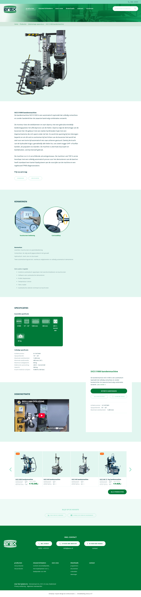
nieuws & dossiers (46, 8)
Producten (23, 24)
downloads (70, 8)
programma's (74, 566)
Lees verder (100, 384)
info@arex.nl (69, 546)
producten (30, 8)
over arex (59, 8)
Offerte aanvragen (109, 391)
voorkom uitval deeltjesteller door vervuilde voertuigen (41, 566)
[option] (28, 469)
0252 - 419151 (134, 2)
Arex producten (18, 566)
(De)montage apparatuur (36, 24)
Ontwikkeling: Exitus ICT (84, 594)
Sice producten (18, 568)
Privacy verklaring (20, 586)
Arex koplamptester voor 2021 (41, 568)
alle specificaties (99, 396)
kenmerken (20, 178)
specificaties (35, 178)
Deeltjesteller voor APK (39, 571)
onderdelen (73, 571)
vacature (89, 8)
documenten (74, 568)
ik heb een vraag (120, 396)
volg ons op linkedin (56, 515)
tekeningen (73, 574)
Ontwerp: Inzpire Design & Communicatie (62, 594)
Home (16, 24)
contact (80, 8)
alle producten (117, 492)
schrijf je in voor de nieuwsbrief (83, 515)
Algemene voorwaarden (34, 586)
